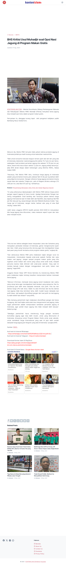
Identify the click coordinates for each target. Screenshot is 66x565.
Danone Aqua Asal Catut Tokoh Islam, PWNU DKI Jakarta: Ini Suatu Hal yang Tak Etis (19, 448)
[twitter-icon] (7, 540)
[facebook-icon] (4, 540)
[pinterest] (24, 420)
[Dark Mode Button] (62, 2)
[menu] (4, 2)
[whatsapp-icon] (13, 540)
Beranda (38, 544)
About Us (38, 546)
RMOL (15, 327)
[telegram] (21, 420)
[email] (28, 420)
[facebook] (11, 420)
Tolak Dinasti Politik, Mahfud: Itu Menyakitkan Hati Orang (44, 475)
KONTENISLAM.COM (14, 109)
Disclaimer (38, 551)
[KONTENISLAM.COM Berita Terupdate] (33, 2)
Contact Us (38, 549)
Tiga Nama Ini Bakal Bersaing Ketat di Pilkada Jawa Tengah (18, 475)
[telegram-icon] (10, 540)
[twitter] (14, 420)
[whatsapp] (18, 420)
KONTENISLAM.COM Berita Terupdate (35, 561)
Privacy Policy (39, 554)
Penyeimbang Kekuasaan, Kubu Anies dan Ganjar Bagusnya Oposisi (33, 188)
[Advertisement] (33, 19)
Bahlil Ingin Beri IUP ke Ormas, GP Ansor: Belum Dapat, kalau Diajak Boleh (46, 447)
